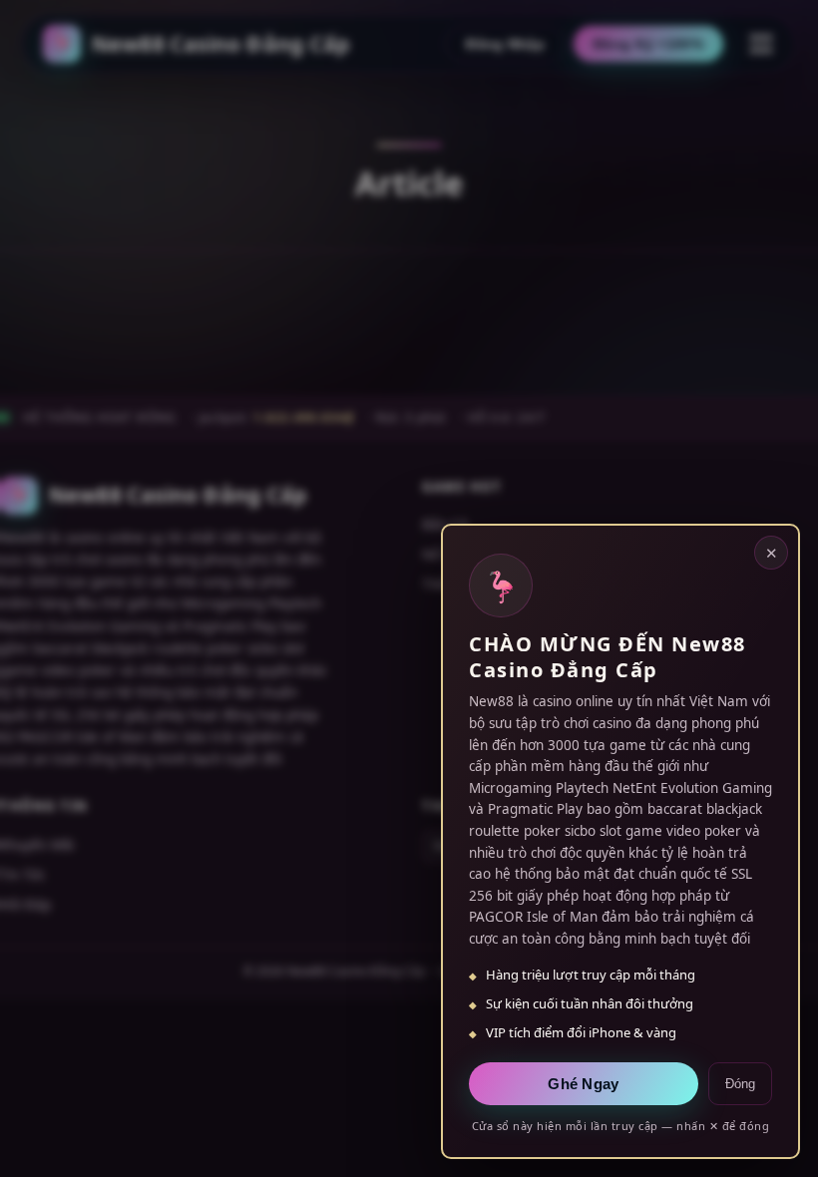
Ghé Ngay (583, 1083)
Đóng (740, 1083)
